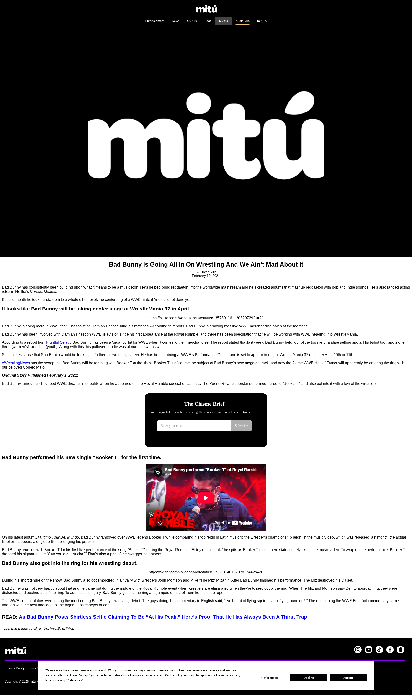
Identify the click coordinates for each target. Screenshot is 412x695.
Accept (348, 677)
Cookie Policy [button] (173, 675)
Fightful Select (58, 342)
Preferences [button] (74, 680)
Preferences (269, 677)
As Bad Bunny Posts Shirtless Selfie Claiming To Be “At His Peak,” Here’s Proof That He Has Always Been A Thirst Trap (163, 617)
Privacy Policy (15, 668)
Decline (309, 677)
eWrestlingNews (16, 363)
